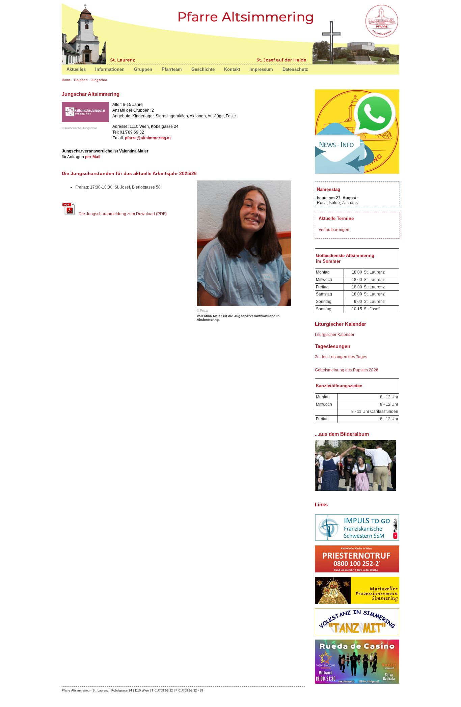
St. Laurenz (123, 59)
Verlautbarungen (334, 229)
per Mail (92, 156)
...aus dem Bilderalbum (342, 434)
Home (382, 20)
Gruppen (81, 80)
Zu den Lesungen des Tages (341, 357)
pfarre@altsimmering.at (148, 138)
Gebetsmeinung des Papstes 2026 (346, 370)
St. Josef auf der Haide (280, 59)
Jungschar (99, 80)
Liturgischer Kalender (334, 334)
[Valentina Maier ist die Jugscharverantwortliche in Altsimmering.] (242, 306)
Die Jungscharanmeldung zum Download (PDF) (123, 213)
